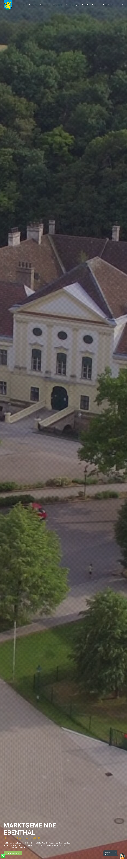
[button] (122, 855)
